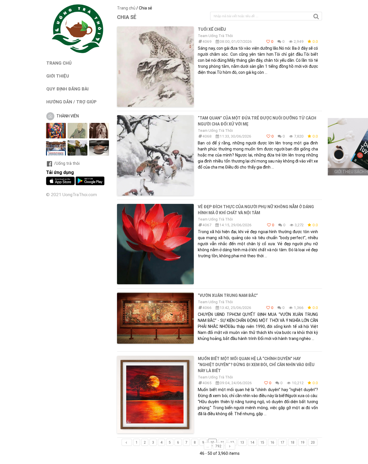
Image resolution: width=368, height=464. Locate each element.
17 (282, 442)
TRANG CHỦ (59, 63)
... (207, 446)
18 (292, 442)
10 (212, 442)
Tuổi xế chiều (212, 29)
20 (313, 442)
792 (218, 446)
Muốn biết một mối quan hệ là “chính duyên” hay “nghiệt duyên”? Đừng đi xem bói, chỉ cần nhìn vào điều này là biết (256, 364)
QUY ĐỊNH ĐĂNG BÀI (67, 89)
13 (242, 442)
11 (222, 442)
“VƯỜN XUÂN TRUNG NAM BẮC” (228, 295)
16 (272, 442)
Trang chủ (126, 8)
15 (262, 442)
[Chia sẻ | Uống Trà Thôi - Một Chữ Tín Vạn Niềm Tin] (77, 51)
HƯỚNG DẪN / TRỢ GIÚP (71, 102)
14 (252, 442)
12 (232, 442)
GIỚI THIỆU (57, 76)
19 (302, 442)
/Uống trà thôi (67, 163)
